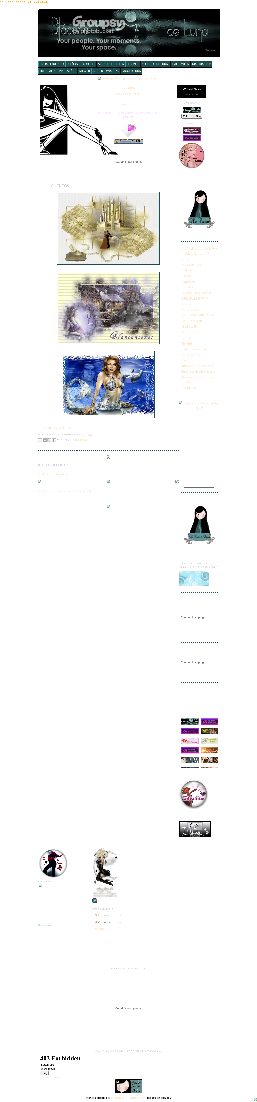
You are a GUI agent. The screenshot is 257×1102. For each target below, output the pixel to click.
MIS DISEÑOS (67, 71)
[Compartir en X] (49, 440)
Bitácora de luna (129, 14)
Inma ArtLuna (44, 881)
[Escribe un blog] (45, 440)
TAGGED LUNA (131, 71)
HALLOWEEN (180, 64)
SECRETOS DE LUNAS (155, 64)
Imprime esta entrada (58, 427)
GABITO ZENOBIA (193, 321)
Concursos (81, 440)
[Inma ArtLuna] (50, 921)
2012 (185, 259)
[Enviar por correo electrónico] (40, 440)
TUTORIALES (48, 71)
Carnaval (187, 276)
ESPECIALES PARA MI (195, 298)
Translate (98, 929)
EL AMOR (133, 64)
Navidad (187, 343)
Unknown (130, 88)
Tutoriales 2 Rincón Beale (198, 366)
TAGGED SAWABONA (106, 71)
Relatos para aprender (196, 349)
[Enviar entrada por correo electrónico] (89, 435)
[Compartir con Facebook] (54, 440)
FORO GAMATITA (192, 310)
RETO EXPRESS (191, 355)
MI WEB (84, 71)
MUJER (186, 338)
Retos (186, 360)
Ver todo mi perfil (128, 94)
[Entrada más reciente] (39, 482)
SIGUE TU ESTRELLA (111, 64)
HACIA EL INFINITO (52, 64)
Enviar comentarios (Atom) (73, 491)
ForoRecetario (137, 1098)
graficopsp (118, 1098)
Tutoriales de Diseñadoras (198, 371)
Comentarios (106, 922)
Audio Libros (190, 270)
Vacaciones (189, 387)
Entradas (103, 915)
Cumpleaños (190, 287)
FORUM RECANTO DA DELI (199, 315)
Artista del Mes (192, 265)
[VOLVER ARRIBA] (255, 1100)
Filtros (186, 304)
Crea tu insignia (45, 925)
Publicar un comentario (53, 474)
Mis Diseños (190, 332)
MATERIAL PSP (201, 64)
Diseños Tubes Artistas (196, 293)
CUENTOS (60, 186)
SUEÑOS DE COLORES (81, 64)
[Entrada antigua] (177, 482)
